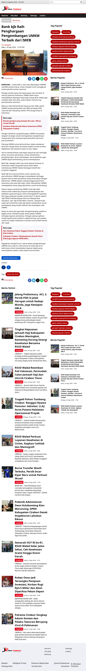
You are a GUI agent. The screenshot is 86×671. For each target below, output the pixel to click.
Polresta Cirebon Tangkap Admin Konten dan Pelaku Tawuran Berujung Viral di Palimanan (31, 620)
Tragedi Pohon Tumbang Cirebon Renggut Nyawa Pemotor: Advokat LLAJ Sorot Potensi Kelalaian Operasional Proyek (71, 131)
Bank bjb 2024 (12, 274)
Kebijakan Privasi (19, 663)
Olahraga (33, 16)
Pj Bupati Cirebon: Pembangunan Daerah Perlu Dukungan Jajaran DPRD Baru (23, 237)
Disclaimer (65, 666)
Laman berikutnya (10, 258)
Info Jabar (14, 16)
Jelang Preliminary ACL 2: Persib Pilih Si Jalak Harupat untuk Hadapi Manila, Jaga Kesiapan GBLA (72, 86)
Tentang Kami (6, 666)
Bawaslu (55, 32)
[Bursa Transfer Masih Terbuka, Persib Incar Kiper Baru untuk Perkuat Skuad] (7, 472)
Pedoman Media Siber (40, 663)
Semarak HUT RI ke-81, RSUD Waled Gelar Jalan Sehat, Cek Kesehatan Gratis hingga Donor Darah (29, 549)
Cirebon (42, 16)
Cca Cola (66, 32)
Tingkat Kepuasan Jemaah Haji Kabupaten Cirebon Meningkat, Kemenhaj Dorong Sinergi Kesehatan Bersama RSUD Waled (72, 101)
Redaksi (4, 663)
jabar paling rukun (59, 61)
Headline (19, 350)
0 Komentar (8, 78)
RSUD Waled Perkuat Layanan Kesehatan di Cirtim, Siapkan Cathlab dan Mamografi (71, 146)
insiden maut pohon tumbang (64, 56)
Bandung (24, 16)
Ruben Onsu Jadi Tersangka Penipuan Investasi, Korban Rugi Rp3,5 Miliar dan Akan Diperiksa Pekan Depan (29, 584)
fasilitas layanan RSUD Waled (63, 46)
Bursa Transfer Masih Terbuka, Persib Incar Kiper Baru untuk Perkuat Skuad (31, 473)
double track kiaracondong (63, 37)
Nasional (4, 16)
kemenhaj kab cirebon (61, 70)
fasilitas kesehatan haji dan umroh (66, 42)
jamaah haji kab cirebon (61, 66)
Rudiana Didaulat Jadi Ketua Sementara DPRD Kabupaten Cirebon (22, 127)
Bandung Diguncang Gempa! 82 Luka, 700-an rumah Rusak (22, 122)
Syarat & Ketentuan (61, 663)
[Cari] (81, 2)
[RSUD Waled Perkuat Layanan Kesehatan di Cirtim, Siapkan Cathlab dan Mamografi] (55, 147)
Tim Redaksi (6, 45)
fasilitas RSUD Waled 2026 (62, 51)
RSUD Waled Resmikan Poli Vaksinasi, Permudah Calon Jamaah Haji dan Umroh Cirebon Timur (72, 115)
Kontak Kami (37, 666)
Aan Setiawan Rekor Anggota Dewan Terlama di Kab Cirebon (23, 232)
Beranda (6, 20)
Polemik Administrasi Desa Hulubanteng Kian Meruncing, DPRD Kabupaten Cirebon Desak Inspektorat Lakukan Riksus (31, 510)
